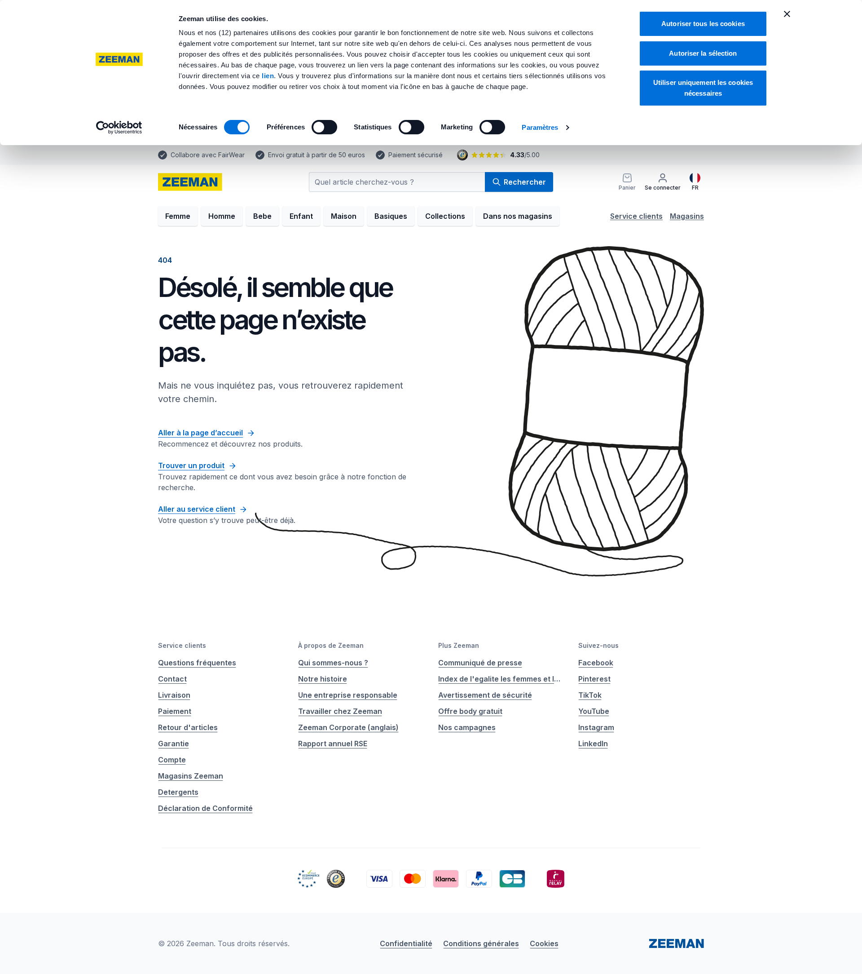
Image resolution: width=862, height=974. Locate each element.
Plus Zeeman (458, 645)
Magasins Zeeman (190, 775)
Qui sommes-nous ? (333, 662)
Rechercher (525, 181)
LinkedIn (593, 743)
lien (268, 76)
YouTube (593, 711)
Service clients (636, 216)
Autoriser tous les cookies (703, 23)
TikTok (590, 695)
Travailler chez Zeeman (340, 711)
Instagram (596, 727)
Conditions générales (481, 943)
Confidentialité (406, 943)
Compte (172, 759)
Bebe (262, 216)
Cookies (544, 943)
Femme (177, 216)
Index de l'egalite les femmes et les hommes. (501, 678)
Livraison (174, 695)
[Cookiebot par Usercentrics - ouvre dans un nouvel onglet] (119, 127)
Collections (445, 216)
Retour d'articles (188, 727)
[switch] (324, 127)
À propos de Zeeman (331, 645)
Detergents (178, 792)
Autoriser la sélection (703, 53)
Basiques (390, 216)
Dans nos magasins (517, 216)
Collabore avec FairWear (208, 155)
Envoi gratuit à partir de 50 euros (316, 155)
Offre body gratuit (470, 711)
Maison (343, 216)
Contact (172, 678)
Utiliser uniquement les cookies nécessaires (703, 88)
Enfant (301, 216)
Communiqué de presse (480, 662)
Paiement (174, 711)
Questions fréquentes (197, 662)
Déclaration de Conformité (205, 808)
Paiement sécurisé (415, 155)
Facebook (595, 662)
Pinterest (594, 678)
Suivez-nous (598, 645)
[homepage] (190, 182)
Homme (221, 216)
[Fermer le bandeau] (787, 14)
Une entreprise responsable (347, 695)
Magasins (687, 216)
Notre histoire (322, 678)
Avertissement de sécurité (485, 695)
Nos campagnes (467, 727)
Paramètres (540, 127)
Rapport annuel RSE (332, 743)
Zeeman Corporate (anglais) (348, 727)
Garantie (173, 743)
